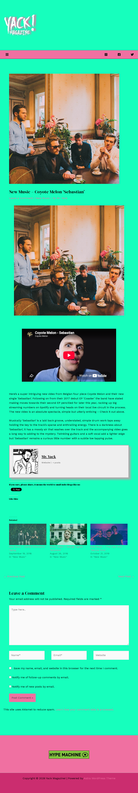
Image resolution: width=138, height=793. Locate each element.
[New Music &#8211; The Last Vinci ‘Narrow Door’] (109, 534)
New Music (43, 198)
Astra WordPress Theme (99, 778)
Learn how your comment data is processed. (85, 709)
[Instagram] (106, 54)
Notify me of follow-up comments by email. (40, 677)
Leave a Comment (21, 198)
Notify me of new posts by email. (33, 686)
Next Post (126, 576)
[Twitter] (132, 54)
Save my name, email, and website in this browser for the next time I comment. (66, 668)
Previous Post (14, 576)
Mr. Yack (49, 456)
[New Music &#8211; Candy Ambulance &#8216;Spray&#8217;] (27, 534)
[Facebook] (119, 54)
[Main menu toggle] (7, 54)
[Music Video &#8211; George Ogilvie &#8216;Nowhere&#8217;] (68, 534)
